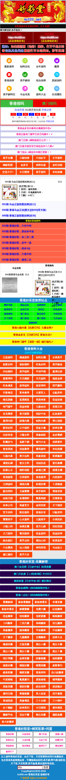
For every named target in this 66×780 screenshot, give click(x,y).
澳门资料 (41, 318)
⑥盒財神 (57, 533)
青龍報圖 (24, 693)
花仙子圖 (24, 714)
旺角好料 (41, 364)
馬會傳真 (24, 700)
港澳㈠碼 (59, 734)
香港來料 (41, 672)
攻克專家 (8, 413)
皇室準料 (41, 385)
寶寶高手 (8, 519)
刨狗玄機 (41, 357)
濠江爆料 (8, 554)
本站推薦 (57, 172)
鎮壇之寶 (41, 470)
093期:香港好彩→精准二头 (16, 259)
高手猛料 (24, 371)
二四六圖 (24, 623)
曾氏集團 (57, 463)
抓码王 (41, 309)
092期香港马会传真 (14, 274)
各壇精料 (24, 498)
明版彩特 (10, 746)
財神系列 (24, 707)
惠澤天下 (43, 746)
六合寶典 (8, 547)
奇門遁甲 (8, 406)
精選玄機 (57, 470)
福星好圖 (8, 665)
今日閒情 (24, 172)
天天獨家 (24, 378)
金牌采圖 (24, 658)
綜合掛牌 (41, 686)
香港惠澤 (41, 477)
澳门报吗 (49, 103)
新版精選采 (41, 602)
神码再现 (41, 547)
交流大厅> (8, 172)
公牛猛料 (24, 428)
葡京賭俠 (24, 533)
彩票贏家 (57, 456)
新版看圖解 (24, 602)
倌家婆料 (57, 442)
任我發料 (24, 477)
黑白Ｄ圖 (24, 651)
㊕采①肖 (24, 309)
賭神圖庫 (24, 630)
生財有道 (8, 435)
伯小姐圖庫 (57, 672)
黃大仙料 (24, 456)
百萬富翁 (57, 498)
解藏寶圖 (24, 609)
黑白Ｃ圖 (8, 651)
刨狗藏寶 (57, 658)
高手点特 (24, 540)
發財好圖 (24, 686)
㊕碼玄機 (24, 526)
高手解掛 (25, 80)
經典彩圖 (8, 672)
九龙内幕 (26, 740)
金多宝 (24, 165)
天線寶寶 (24, 491)
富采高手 (41, 314)
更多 (60, 181)
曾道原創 (8, 449)
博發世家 (57, 491)
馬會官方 (24, 505)
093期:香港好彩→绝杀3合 (16, 248)
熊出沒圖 (41, 714)
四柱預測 (57, 526)
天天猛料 (41, 378)
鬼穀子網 (24, 442)
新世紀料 (8, 428)
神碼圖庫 (41, 623)
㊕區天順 (8, 498)
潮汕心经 (41, 540)
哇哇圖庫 (24, 616)
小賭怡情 (24, 158)
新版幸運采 (8, 609)
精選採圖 (41, 665)
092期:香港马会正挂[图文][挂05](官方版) (48, 275)
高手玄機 (8, 158)
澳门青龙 (24, 318)
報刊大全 (41, 442)
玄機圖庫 (41, 637)
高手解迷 (57, 364)
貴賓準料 (8, 378)
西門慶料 (57, 385)
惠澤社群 (57, 371)
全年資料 (41, 66)
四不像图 (57, 693)
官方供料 (8, 512)
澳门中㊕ (43, 734)
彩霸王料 (59, 740)
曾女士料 (24, 463)
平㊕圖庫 (41, 630)
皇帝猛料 (24, 385)
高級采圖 (8, 686)
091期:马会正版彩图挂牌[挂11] (20, 181)
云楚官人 (41, 392)
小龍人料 (8, 526)
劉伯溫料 (24, 512)
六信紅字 (41, 158)
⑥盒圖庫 (8, 616)
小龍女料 (24, 435)
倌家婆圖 (41, 616)
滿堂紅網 (8, 463)
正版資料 (8, 357)
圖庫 (56, 66)
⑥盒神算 (24, 406)
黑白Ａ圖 (41, 644)
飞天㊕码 (57, 318)
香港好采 (41, 512)
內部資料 (57, 477)
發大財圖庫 (8, 721)
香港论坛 (10, 740)
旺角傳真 (8, 385)
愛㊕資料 (59, 746)
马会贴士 (57, 547)
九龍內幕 (8, 456)
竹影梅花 (8, 392)
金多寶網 (57, 435)
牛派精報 (8, 679)
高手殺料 (41, 491)
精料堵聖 (24, 470)
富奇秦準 (24, 392)
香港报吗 (16, 103)
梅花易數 (8, 399)
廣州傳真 (57, 707)
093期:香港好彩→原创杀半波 (18, 231)
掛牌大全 (57, 637)
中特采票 (57, 314)
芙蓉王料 (57, 406)
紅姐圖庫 (57, 609)
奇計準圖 (8, 658)
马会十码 (43, 740)
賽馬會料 (41, 449)
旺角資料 (57, 309)
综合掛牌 (41, 80)
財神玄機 (57, 428)
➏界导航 (8, 305)
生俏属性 (57, 94)
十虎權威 (57, 484)
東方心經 (41, 526)
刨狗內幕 (41, 420)
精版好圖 (24, 665)
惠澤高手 (8, 309)
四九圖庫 (57, 623)
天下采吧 (8, 318)
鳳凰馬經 (41, 498)
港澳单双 (33, 322)
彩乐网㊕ (26, 746)
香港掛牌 (9, 80)
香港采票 (10, 734)
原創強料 (57, 80)
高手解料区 (9, 94)
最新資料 (9, 66)
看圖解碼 (8, 602)
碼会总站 (24, 305)
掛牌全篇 (41, 165)
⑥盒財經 (57, 399)
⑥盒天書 (41, 428)
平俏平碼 (41, 371)
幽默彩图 (8, 165)
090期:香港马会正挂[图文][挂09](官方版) (24, 210)
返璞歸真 (24, 399)
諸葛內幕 (24, 420)
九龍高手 (41, 519)
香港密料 (8, 314)
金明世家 (41, 505)
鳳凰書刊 (24, 679)
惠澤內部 (8, 420)
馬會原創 (41, 456)
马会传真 (25, 94)
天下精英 (57, 505)
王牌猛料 (8, 484)
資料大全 (41, 94)
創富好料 (8, 364)
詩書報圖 (41, 658)
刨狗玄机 (25, 66)
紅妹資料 (57, 413)
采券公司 (8, 505)
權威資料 (24, 357)
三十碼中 (57, 700)
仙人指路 (24, 547)
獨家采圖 (24, 672)
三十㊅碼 (41, 700)
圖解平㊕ (8, 714)
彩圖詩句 (8, 442)
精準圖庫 (57, 679)
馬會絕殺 (41, 435)
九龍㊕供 (41, 406)
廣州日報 (8, 693)
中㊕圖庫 (57, 630)
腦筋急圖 (57, 714)
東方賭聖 (24, 413)
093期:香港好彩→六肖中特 (16, 225)
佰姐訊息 (41, 463)
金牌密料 (41, 305)
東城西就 (8, 700)
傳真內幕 (24, 484)
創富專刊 (57, 665)
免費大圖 (41, 609)
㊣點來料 (57, 392)
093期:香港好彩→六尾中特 (16, 254)
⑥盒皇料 (41, 533)
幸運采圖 (57, 602)
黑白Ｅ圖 (41, 651)
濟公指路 (57, 420)
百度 (46, 767)
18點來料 (57, 512)
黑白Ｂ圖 (57, 644)
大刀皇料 (8, 533)
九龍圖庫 (24, 637)
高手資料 (41, 172)
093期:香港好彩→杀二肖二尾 (18, 237)
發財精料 (24, 364)
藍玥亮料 (8, 491)
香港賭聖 (8, 477)
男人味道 (41, 693)
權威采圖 (8, 644)
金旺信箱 (57, 165)
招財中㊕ (41, 413)
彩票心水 (8, 470)
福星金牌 (57, 378)
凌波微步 (57, 686)
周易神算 (41, 399)
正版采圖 (24, 644)
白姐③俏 (26, 734)
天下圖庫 (8, 637)
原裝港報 (41, 679)
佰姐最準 (24, 449)
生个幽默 (8, 707)
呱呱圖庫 (57, 616)
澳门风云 (24, 314)
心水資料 (24, 519)
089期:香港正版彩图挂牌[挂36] (19, 215)
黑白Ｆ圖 (57, 651)
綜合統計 (8, 540)
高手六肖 (24, 554)
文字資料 (57, 158)
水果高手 (57, 357)
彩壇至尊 (41, 484)
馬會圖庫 (8, 630)
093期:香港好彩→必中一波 (16, 242)
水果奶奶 (57, 519)
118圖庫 (7, 623)
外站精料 (8, 371)
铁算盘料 (57, 540)
